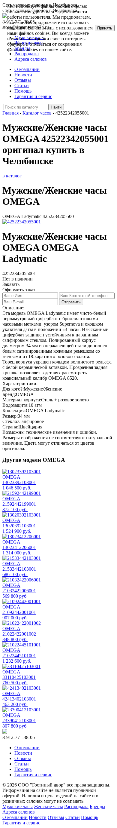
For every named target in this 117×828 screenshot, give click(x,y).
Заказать (11, 284)
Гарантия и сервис (33, 96)
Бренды (97, 806)
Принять (104, 28)
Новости (23, 74)
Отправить (71, 302)
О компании (27, 69)
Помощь (23, 91)
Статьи (21, 85)
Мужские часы (17, 806)
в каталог (12, 175)
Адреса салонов (30, 59)
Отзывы (22, 80)
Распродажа (76, 806)
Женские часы (48, 806)
